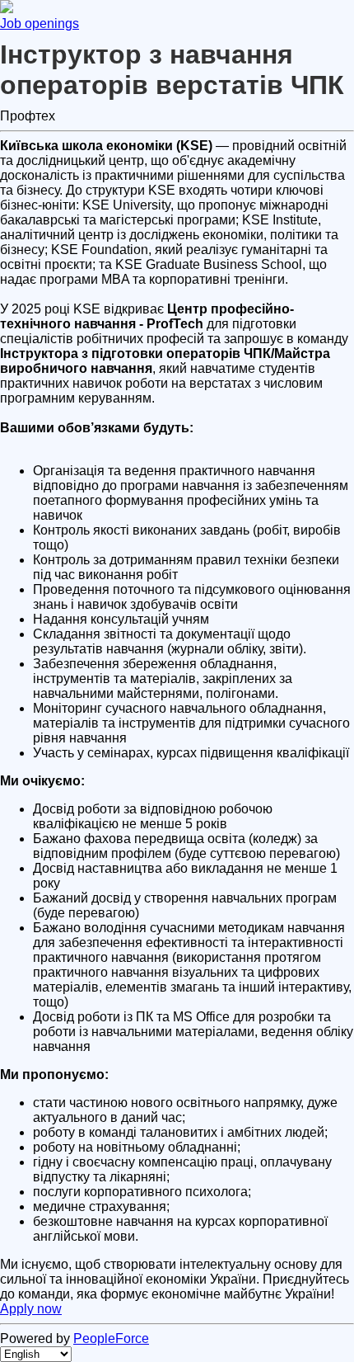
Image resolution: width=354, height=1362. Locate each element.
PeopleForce (111, 1338)
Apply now (31, 1309)
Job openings (39, 23)
